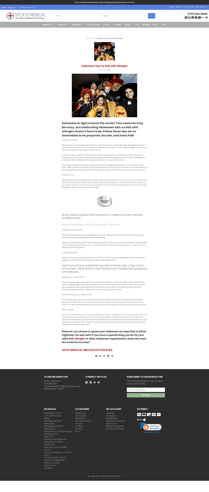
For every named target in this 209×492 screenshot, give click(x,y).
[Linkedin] (108, 356)
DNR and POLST (112, 2)
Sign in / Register (176, 7)
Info (155, 25)
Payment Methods (115, 421)
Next (151, 2)
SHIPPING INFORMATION (55, 439)
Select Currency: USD (27, 7)
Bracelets (47, 25)
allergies (79, 338)
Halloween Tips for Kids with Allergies (105, 66)
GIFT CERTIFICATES (52, 416)
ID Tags (106, 25)
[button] (104, 31)
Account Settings (115, 429)
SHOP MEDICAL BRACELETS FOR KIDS (87, 350)
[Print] (100, 356)
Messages (111, 416)
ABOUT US (48, 437)
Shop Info (203, 7)
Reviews (145, 25)
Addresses (111, 418)
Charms (118, 25)
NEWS (47, 418)
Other (127, 25)
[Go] (151, 16)
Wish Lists (111, 424)
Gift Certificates (189, 7)
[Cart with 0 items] (197, 7)
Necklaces (62, 25)
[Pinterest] (112, 356)
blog (164, 25)
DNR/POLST (76, 25)
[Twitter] (104, 356)
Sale (137, 25)
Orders (110, 413)
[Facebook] (86, 382)
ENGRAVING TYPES (52, 413)
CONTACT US (50, 465)
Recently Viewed (115, 426)
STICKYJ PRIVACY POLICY (55, 458)
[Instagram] (90, 382)
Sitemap (48, 468)
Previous (58, 2)
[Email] (96, 356)
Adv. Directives (93, 25)
